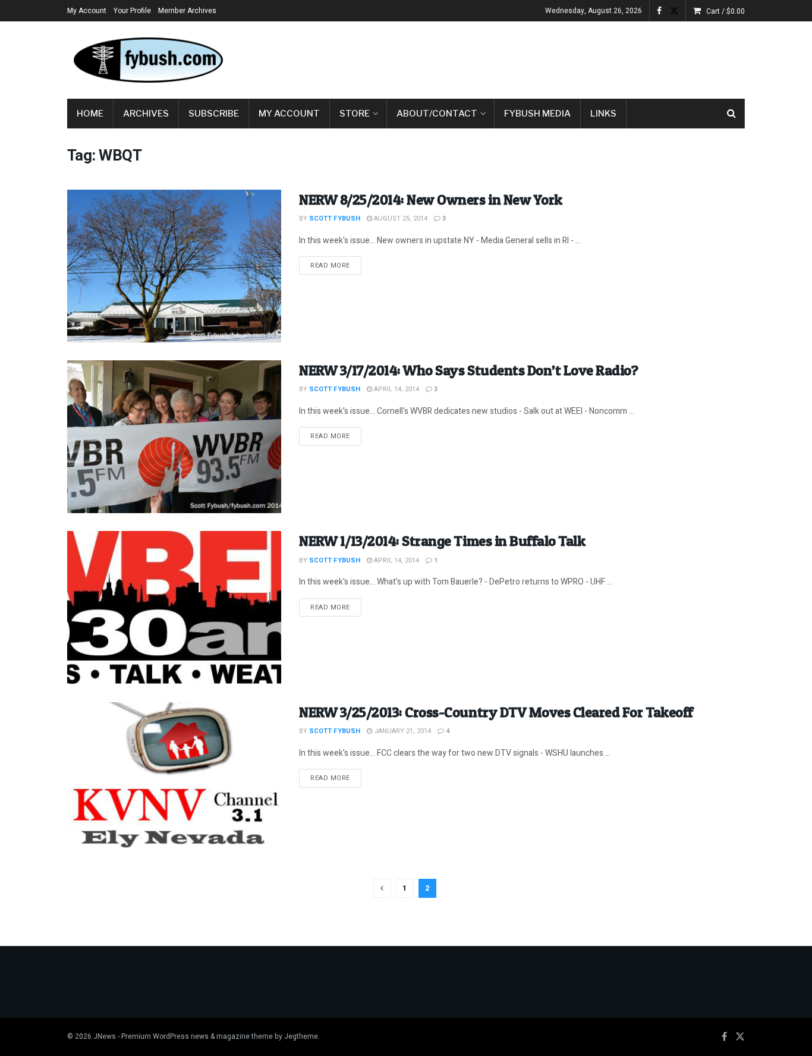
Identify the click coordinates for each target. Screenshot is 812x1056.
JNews (104, 1036)
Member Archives (187, 10)
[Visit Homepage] (147, 60)
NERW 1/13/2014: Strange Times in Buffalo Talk (442, 540)
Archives (146, 113)
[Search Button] (731, 113)
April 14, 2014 (395, 389)
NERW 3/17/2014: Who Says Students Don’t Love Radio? (468, 370)
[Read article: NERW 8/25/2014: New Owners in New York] (174, 266)
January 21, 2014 (401, 731)
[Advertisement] (528, 57)
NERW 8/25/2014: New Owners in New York (430, 199)
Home (90, 113)
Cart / (725, 11)
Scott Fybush (334, 218)
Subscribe (213, 113)
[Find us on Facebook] (659, 11)
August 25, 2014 (399, 218)
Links (603, 113)
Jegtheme (301, 1036)
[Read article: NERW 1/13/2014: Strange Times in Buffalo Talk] (174, 607)
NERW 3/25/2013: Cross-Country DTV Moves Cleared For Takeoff (496, 712)
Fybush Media (537, 113)
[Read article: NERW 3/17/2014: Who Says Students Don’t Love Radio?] (174, 436)
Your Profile (132, 10)
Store (354, 113)
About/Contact (436, 113)
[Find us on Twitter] (674, 11)
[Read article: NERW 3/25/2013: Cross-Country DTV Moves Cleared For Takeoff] (174, 778)
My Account (86, 10)
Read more (335, 265)
